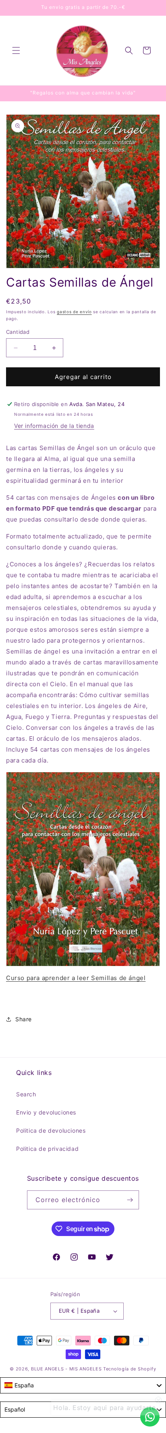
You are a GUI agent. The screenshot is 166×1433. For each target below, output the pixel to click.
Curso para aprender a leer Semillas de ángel (75, 978)
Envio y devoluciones (46, 1112)
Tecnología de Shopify (129, 1369)
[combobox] (83, 1385)
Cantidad (17, 332)
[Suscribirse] (130, 1199)
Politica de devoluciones (50, 1130)
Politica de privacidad (47, 1148)
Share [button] (23, 1019)
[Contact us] (150, 1417)
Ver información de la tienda (54, 425)
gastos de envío (74, 311)
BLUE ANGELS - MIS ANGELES (66, 1369)
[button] (16, 50)
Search (26, 1094)
